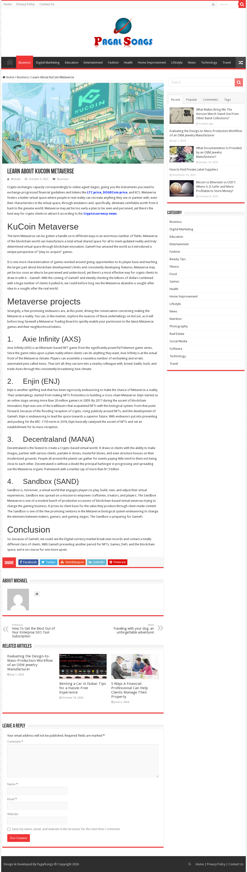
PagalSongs (45, 864)
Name (12, 784)
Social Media (178, 341)
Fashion (113, 62)
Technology (209, 62)
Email (12, 799)
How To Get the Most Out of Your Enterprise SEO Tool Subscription (33, 630)
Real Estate (177, 334)
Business (25, 62)
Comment (15, 741)
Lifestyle (177, 62)
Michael (16, 179)
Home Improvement (152, 62)
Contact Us (47, 4)
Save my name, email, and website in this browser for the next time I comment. (66, 829)
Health (128, 62)
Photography (179, 326)
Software (176, 348)
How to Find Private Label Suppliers (194, 169)
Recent (175, 99)
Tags (227, 99)
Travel (226, 62)
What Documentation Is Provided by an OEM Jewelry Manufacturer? (219, 152)
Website (12, 814)
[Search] (242, 4)
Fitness (174, 266)
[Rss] (213, 4)
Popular (191, 99)
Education (71, 62)
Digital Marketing (48, 62)
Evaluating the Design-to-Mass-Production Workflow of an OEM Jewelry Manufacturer (30, 662)
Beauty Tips (178, 259)
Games (174, 281)
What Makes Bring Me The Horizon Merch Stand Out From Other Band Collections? (217, 114)
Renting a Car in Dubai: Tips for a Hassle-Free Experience (82, 687)
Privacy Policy (25, 4)
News (192, 62)
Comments (210, 99)
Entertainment (93, 62)
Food (173, 274)
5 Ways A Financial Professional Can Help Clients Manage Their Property (129, 690)
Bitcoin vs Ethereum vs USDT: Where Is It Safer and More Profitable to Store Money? (216, 186)
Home (8, 4)
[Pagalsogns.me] (124, 31)
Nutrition (176, 319)
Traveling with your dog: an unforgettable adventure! (133, 628)
